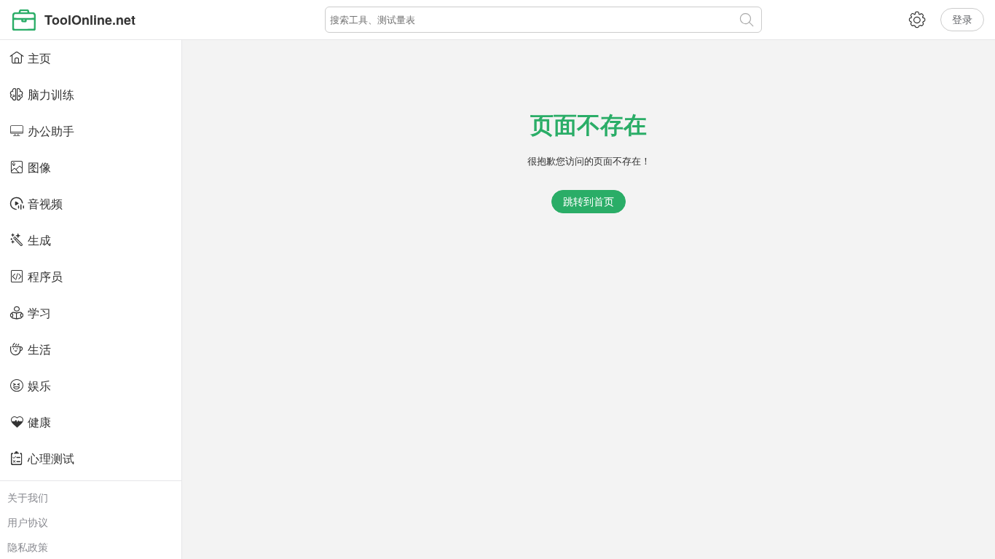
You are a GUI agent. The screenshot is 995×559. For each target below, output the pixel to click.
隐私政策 (27, 546)
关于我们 (27, 497)
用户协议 (27, 522)
